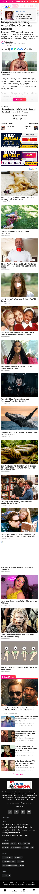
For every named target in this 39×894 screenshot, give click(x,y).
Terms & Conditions (8, 827)
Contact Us (6, 875)
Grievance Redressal (28, 830)
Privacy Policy (28, 827)
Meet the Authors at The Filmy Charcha (15, 836)
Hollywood (26, 844)
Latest (21, 866)
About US (25, 824)
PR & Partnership (32, 1)
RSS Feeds (5, 824)
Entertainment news (9, 866)
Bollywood (5, 848)
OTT (19, 844)
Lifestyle (26, 848)
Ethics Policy (16, 830)
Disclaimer (18, 827)
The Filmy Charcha (8, 861)
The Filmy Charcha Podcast (11, 833)
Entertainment (16, 848)
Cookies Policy (6, 830)
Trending (13, 844)
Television (5, 844)
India (32, 848)
